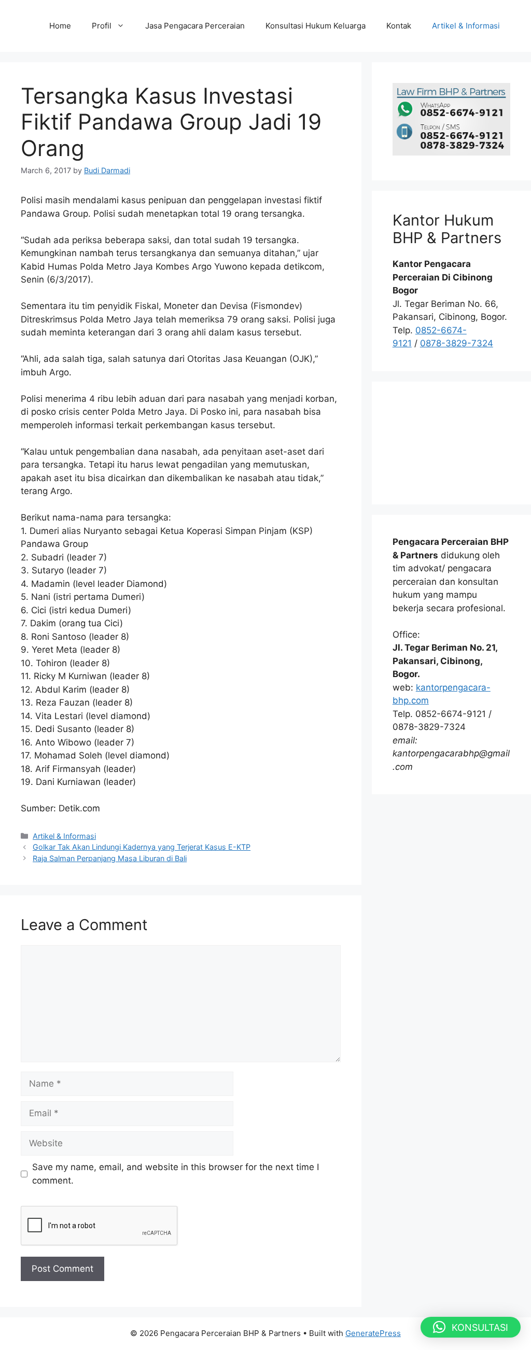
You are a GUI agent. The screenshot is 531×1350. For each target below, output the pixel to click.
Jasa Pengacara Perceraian (195, 26)
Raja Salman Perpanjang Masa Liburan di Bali (110, 858)
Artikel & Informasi (466, 26)
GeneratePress (373, 1333)
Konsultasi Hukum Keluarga (316, 26)
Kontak (398, 26)
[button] (471, 1327)
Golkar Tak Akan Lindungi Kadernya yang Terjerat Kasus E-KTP (141, 846)
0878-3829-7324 (456, 343)
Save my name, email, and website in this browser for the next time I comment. (175, 1174)
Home (60, 26)
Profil (101, 26)
